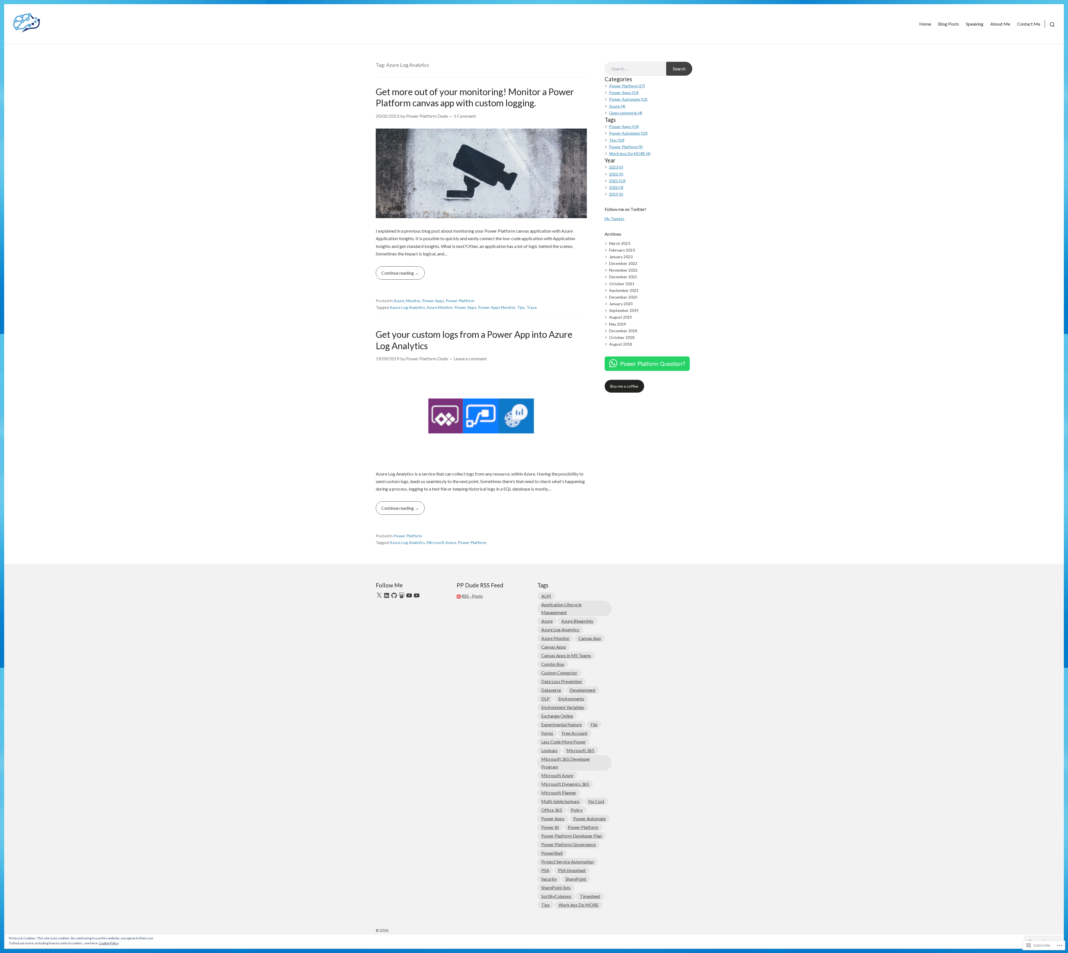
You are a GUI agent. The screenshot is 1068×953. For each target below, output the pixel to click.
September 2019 (624, 310)
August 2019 (620, 317)
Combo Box (552, 664)
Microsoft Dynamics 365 (565, 784)
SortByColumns (556, 896)
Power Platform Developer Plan (571, 835)
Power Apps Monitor (496, 307)
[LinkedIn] (386, 595)
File (593, 724)
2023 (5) (616, 167)
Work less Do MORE (578, 904)
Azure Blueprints (577, 621)
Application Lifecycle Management (561, 608)
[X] (379, 595)
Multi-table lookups (560, 801)
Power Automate (589, 818)
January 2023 (620, 256)
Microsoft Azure (441, 542)
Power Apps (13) (624, 92)
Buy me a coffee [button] (624, 386)
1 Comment (465, 116)
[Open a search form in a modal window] (1050, 24)
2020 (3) (616, 187)
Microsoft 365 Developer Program (565, 762)
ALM (546, 596)
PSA (545, 870)
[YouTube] (409, 595)
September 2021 (624, 290)
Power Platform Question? (652, 363)
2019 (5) (616, 194)
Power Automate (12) (628, 99)
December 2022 (623, 263)
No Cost (596, 801)
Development (582, 690)
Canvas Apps (553, 646)
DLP (545, 698)
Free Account (574, 733)
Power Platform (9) (626, 146)
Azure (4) (617, 106)
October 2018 (621, 337)
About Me (1000, 23)
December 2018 (623, 330)
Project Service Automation (567, 861)
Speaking (974, 23)
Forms (547, 733)
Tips (521, 307)
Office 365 (551, 809)
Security (549, 878)
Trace (531, 307)
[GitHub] (394, 595)
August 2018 (620, 344)
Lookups (549, 750)
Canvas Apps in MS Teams (566, 655)
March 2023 (619, 243)
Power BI (550, 827)
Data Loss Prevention (561, 681)
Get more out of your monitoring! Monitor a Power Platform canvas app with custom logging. (475, 97)
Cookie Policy (109, 943)
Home (925, 23)
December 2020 (623, 297)
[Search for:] (635, 69)
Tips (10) (616, 140)
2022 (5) (616, 174)
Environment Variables (562, 707)
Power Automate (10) (628, 133)
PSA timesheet (572, 870)
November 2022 (623, 270)
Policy (577, 809)
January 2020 (620, 303)
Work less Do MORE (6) (630, 153)
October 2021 (621, 283)
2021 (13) (617, 180)
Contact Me (1028, 23)
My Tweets (614, 218)
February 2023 (622, 250)
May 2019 (617, 324)
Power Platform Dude (427, 116)
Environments (571, 698)
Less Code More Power (563, 741)
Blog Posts (948, 23)
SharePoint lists (556, 887)
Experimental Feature (561, 724)
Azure (399, 300)
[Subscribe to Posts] (459, 596)
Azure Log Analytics (407, 307)
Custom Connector (559, 672)
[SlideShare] (401, 595)
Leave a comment (470, 358)
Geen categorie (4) (625, 112)
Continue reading (395, 275)
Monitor (413, 300)
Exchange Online (557, 715)
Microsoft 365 (580, 750)
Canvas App (589, 638)
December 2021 (623, 276)
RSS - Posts (472, 596)
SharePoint (575, 878)
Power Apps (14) (624, 126)
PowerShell (552, 853)
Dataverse (551, 690)
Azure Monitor (440, 307)
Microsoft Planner (558, 792)
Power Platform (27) (627, 85)
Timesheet (590, 896)
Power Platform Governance (568, 844)
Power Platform (460, 300)
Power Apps (433, 300)
